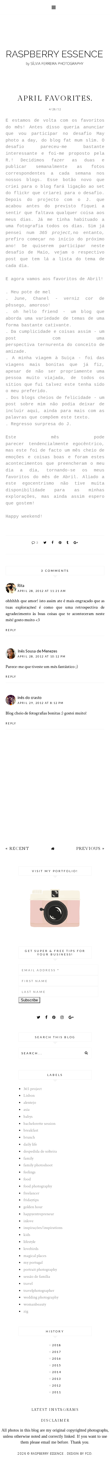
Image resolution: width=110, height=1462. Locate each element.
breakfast (30, 1130)
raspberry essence (48, 1453)
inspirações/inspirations (42, 1227)
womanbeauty (34, 1304)
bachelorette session (39, 1123)
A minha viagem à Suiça (43, 358)
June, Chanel (31, 298)
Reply (11, 630)
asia (26, 1109)
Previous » (90, 848)
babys (28, 1116)
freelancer (31, 1193)
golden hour (33, 1207)
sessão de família (36, 1276)
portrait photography (40, 1269)
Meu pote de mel (30, 292)
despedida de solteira (40, 1151)
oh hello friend (35, 311)
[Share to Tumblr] (68, 542)
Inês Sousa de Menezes (37, 651)
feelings (29, 1172)
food (27, 1179)
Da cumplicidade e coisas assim (51, 331)
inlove (28, 1221)
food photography (37, 1186)
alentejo (29, 1102)
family (28, 1158)
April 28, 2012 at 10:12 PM (42, 656)
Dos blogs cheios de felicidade (51, 397)
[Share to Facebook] (53, 542)
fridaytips (31, 1200)
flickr (22, 193)
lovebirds (30, 1248)
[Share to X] (45, 542)
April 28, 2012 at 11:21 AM (42, 591)
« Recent (17, 848)
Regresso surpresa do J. (41, 424)
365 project (32, 1088)
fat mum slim (79, 140)
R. (8, 160)
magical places (34, 1255)
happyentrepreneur (38, 1214)
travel (28, 1283)
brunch (29, 1137)
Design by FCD (79, 1453)
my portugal (33, 1262)
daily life (30, 1144)
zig (25, 1311)
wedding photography (40, 1297)
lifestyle (29, 1241)
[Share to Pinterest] (60, 542)
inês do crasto (30, 697)
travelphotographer (38, 1290)
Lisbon (29, 1095)
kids (26, 1234)
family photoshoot (38, 1165)
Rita (21, 585)
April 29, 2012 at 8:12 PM (41, 703)
